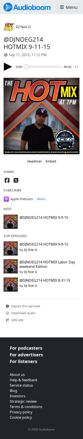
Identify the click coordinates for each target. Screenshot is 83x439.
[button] (68, 7)
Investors (17, 396)
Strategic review (23, 401)
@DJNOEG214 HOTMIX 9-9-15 (43, 217)
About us (17, 374)
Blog (13, 390)
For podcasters (26, 348)
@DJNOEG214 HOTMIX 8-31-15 (44, 280)
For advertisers (26, 355)
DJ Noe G (23, 26)
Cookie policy (21, 417)
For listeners (23, 361)
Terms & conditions (26, 406)
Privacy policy (21, 412)
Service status (21, 385)
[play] (8, 67)
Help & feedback (23, 379)
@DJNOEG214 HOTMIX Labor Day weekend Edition (47, 264)
